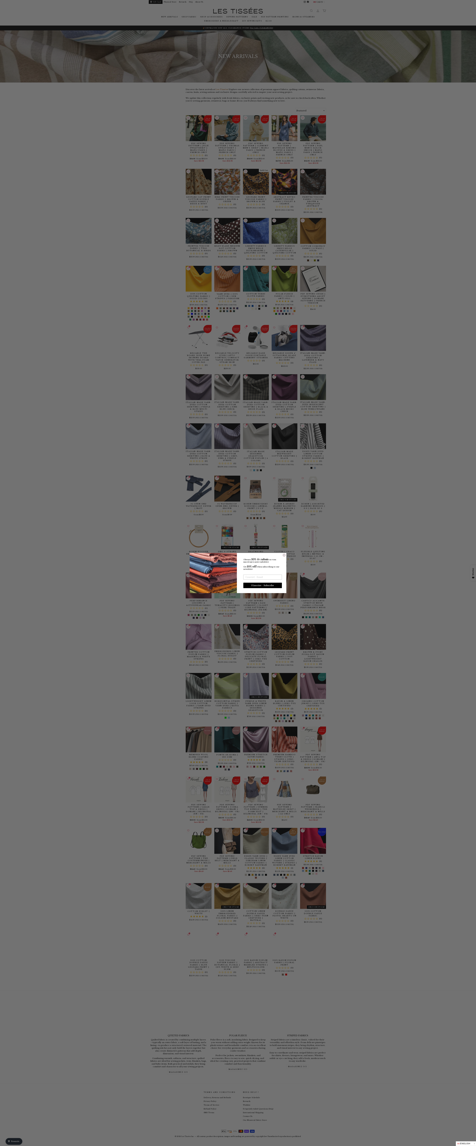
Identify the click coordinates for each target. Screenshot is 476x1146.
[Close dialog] (284, 555)
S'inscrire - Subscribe (262, 585)
